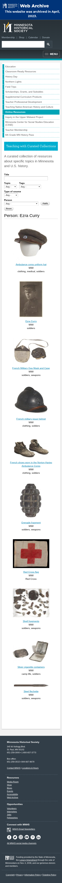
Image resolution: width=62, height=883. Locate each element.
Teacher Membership (16, 130)
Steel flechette (31, 691)
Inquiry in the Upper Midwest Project (24, 117)
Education (10, 66)
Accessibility (12, 794)
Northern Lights (13, 81)
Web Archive (12, 797)
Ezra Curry (31, 321)
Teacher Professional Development (23, 102)
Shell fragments (31, 621)
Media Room (13, 782)
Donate (46, 37)
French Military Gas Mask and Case (31, 368)
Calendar (33, 37)
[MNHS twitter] (16, 839)
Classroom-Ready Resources (20, 71)
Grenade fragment (31, 522)
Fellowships (12, 818)
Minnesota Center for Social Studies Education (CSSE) (29, 123)
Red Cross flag (31, 572)
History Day (11, 76)
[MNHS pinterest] (33, 839)
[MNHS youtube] (27, 839)
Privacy (19, 875)
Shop (21, 37)
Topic (7, 183)
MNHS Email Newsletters (23, 829)
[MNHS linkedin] (38, 839)
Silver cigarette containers (31, 667)
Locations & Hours (30, 768)
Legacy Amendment (28, 860)
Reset (9, 208)
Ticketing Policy (49, 875)
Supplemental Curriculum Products (23, 96)
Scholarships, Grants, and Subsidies (24, 91)
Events (10, 791)
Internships (12, 812)
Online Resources (15, 112)
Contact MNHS (13, 768)
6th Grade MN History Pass (19, 135)
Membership (8, 37)
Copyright (10, 875)
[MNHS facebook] (10, 839)
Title (6, 174)
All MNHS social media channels (21, 843)
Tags (22, 183)
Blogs (9, 788)
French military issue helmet (31, 419)
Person (8, 200)
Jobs (9, 815)
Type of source (12, 191)
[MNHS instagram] (21, 839)
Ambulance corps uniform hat (31, 264)
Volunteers (12, 808)
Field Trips (10, 86)
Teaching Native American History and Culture (29, 107)
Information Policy (32, 875)
